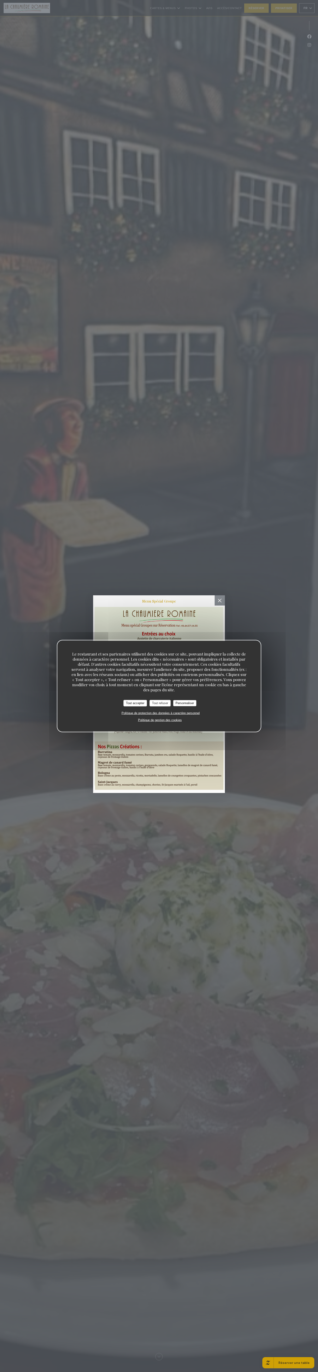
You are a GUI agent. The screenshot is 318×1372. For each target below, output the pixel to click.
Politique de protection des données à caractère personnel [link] (161, 713)
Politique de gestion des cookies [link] (160, 720)
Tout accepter (135, 703)
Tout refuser (160, 703)
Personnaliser (185, 703)
